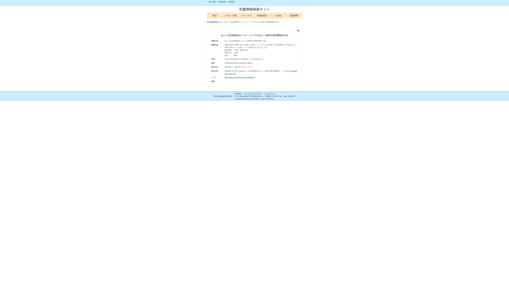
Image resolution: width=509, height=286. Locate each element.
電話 (214, 15)
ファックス (246, 15)
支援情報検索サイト (254, 9)
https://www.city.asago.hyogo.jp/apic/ (239, 77)
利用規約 (238, 93)
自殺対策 (231, 1)
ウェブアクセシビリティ (253, 93)
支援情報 (294, 15)
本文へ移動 (212, 1)
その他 (278, 15)
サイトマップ (270, 93)
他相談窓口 (262, 15)
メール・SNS (230, 15)
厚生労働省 (222, 1)
